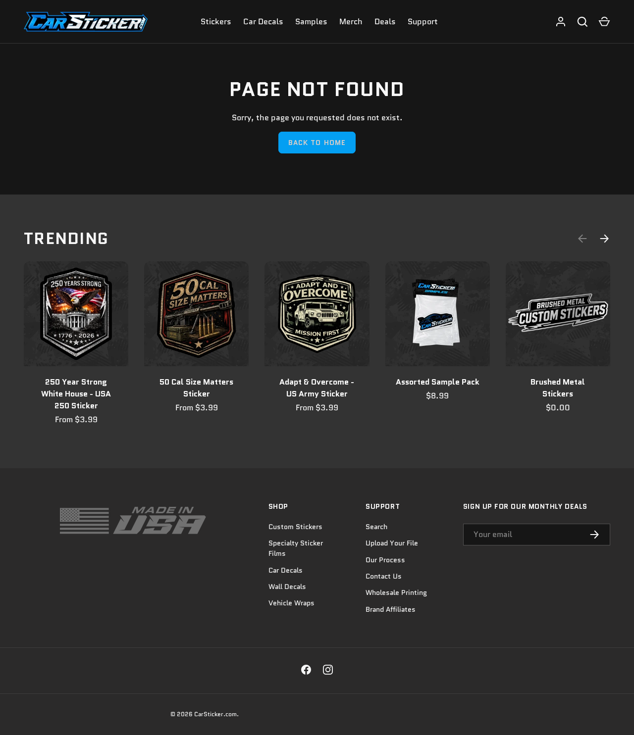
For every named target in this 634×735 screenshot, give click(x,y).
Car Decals (263, 21)
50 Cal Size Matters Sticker (196, 387)
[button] (604, 22)
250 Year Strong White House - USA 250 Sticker (76, 393)
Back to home (317, 142)
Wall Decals (287, 586)
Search (376, 527)
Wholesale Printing (396, 592)
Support (423, 21)
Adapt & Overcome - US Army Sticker (316, 387)
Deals (385, 21)
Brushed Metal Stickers (557, 387)
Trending (66, 238)
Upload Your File (392, 543)
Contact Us (384, 576)
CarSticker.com (215, 714)
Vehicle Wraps (291, 603)
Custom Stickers (295, 527)
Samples (311, 21)
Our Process (385, 560)
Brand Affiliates (391, 609)
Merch (351, 21)
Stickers (216, 21)
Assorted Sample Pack (437, 382)
